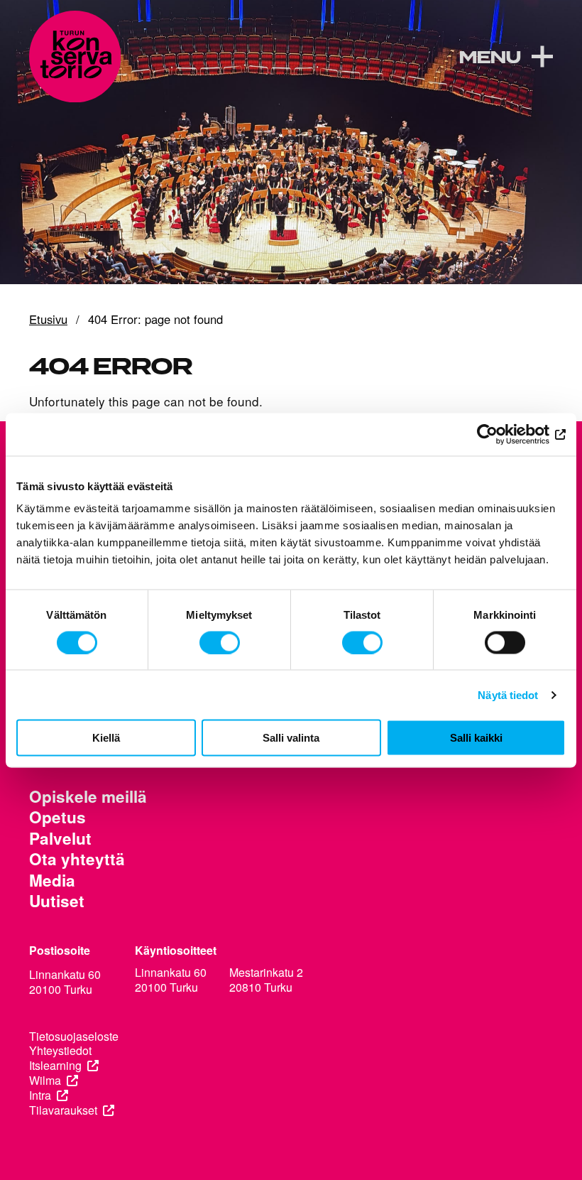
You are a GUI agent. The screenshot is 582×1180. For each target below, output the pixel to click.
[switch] (219, 642)
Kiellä (106, 738)
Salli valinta (291, 738)
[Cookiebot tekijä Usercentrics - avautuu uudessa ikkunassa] (503, 434)
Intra (40, 1095)
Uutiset (56, 901)
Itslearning (55, 1066)
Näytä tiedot (508, 694)
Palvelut (60, 838)
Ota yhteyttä (77, 859)
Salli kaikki (476, 738)
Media (52, 880)
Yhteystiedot (60, 1051)
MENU (489, 58)
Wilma (45, 1080)
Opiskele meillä (88, 796)
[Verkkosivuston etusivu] (75, 56)
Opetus (57, 817)
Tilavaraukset (63, 1110)
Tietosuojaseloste (74, 1036)
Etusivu (48, 320)
